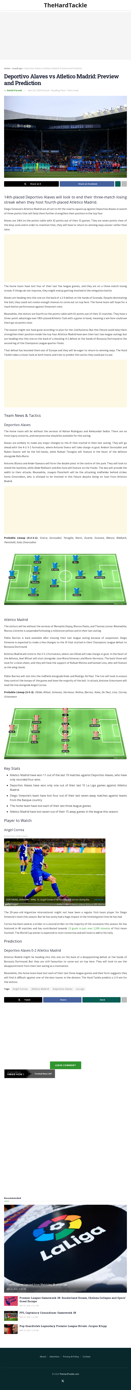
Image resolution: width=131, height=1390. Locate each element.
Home (7, 68)
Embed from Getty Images (16, 836)
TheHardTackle (65, 5)
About (43, 1356)
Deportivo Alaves (62, 989)
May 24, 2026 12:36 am (29, 1330)
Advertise (54, 1356)
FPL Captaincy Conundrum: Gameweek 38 (47, 1312)
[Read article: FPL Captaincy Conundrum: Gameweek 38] (11, 1316)
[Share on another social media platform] (124, 184)
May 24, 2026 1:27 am (28, 1317)
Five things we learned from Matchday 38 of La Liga (37, 1284)
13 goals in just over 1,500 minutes (89, 928)
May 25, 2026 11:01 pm (29, 1305)
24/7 (50, 1074)
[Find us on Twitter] (62, 1381)
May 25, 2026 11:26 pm (16, 1289)
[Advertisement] (65, 36)
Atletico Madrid (40, 989)
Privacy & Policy (71, 1356)
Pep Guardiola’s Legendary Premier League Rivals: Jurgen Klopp (63, 1326)
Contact (86, 1356)
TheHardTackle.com (69, 1374)
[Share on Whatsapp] (118, 184)
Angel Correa (20, 989)
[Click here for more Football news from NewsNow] (18, 1073)
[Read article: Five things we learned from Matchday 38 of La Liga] (65, 1249)
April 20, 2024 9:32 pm (39, 90)
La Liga (80, 989)
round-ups (17, 68)
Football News (41, 1074)
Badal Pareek (14, 90)
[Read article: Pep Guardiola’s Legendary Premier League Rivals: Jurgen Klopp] (11, 1329)
